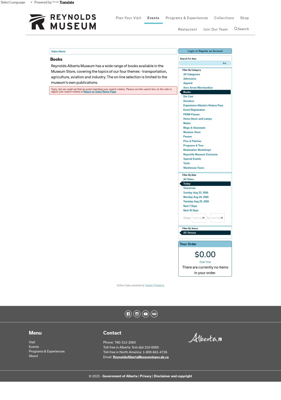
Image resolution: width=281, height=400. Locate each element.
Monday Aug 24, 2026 (196, 197)
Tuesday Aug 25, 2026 (196, 201)
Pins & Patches (192, 141)
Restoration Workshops (197, 149)
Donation (188, 101)
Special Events (192, 158)
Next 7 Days (190, 206)
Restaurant (187, 29)
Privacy (145, 376)
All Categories (191, 74)
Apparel (187, 83)
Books (187, 92)
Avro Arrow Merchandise (198, 87)
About (33, 356)
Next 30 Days (190, 210)
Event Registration (194, 109)
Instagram (136, 314)
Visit (32, 342)
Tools (186, 163)
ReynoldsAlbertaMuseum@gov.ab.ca (141, 357)
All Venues (189, 232)
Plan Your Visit (128, 18)
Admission (189, 78)
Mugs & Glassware (194, 127)
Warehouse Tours (193, 167)
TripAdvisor (153, 314)
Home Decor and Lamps (197, 118)
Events (153, 18)
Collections (224, 18)
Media (186, 123)
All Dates (188, 179)
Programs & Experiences (187, 18)
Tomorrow (189, 188)
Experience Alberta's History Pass (203, 105)
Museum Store (192, 132)
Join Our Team (215, 29)
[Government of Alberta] (204, 343)
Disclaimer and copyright (173, 376)
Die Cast (188, 96)
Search (243, 29)
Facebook (127, 314)
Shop (244, 18)
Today (186, 183)
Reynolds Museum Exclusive (200, 154)
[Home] (62, 23)
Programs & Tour (193, 145)
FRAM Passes (191, 114)
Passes (187, 136)
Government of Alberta (119, 376)
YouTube (144, 314)
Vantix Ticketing (154, 285)
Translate (67, 2)
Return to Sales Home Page (100, 91)
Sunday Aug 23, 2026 (195, 192)
